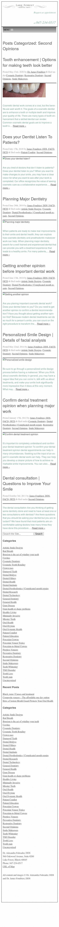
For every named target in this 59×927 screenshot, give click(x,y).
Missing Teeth (9, 619)
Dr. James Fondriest (36, 71)
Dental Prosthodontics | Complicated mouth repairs (26, 588)
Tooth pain (7, 676)
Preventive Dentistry (12, 653)
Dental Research (10, 591)
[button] (6, 30)
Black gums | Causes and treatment (18, 693)
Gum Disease (9, 605)
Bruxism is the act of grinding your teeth (21, 554)
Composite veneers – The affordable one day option (26, 697)
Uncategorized (9, 680)
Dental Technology (11, 595)
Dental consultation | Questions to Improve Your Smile (27, 483)
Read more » (19, 126)
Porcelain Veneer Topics (14, 642)
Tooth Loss (8, 673)
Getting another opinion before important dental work (28, 268)
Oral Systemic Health (12, 629)
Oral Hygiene (9, 625)
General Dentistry (11, 598)
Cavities (6, 557)
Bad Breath (8, 551)
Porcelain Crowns (11, 639)
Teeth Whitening (10, 666)
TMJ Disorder (9, 670)
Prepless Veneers (10, 649)
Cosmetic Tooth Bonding (14, 564)
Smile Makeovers (20, 78)
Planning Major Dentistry (25, 198)
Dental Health (9, 581)
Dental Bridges (9, 574)
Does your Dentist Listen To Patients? (27, 139)
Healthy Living (9, 612)
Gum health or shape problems (16, 608)
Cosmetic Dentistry (14, 75)
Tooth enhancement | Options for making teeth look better (29, 62)
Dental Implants (10, 585)
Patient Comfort (28, 152)
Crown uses (8, 568)
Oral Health (8, 622)
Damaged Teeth (10, 571)
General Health (9, 602)
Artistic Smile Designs (31, 208)
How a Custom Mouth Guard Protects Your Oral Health (28, 700)
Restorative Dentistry (33, 75)
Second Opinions (44, 152)
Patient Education (11, 636)
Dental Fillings (9, 578)
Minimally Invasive (11, 615)
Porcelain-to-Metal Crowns (15, 646)
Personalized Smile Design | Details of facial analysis (28, 337)
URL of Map (9, 866)
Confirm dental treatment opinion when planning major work (29, 405)
